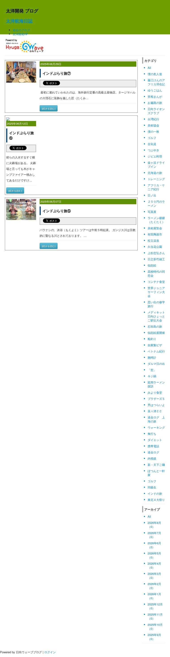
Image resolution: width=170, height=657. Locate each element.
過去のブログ (21, 30)
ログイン (50, 652)
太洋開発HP (20, 34)
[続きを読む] (48, 108)
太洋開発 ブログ (22, 10)
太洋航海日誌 (19, 20)
